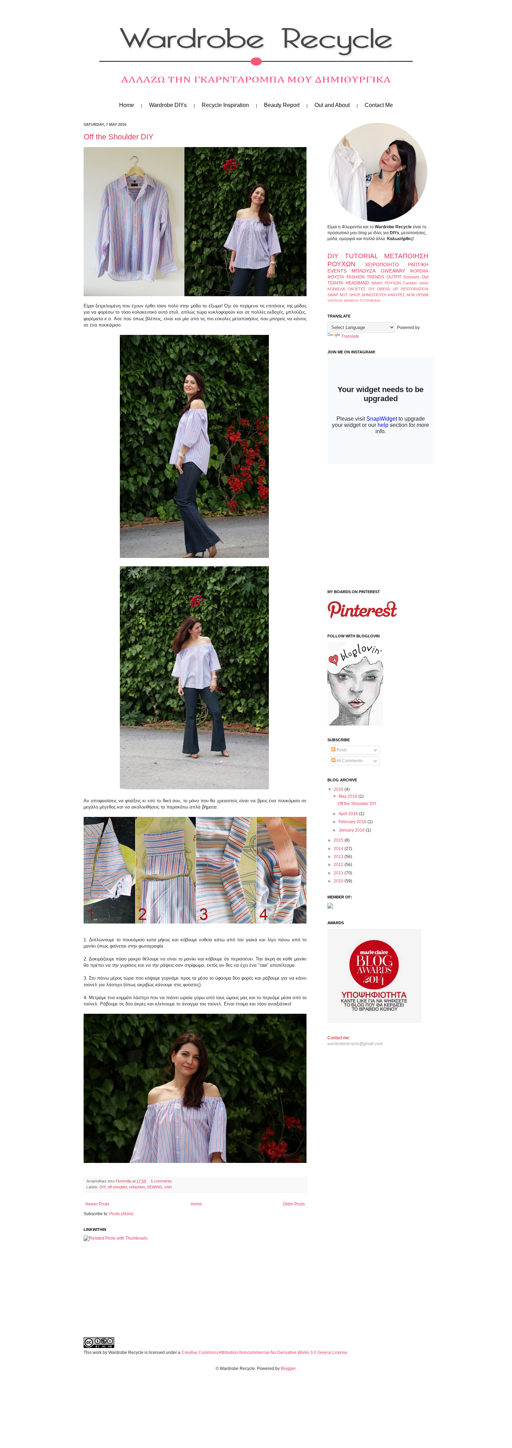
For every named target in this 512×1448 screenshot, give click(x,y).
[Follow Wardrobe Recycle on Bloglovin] (355, 724)
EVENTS (337, 271)
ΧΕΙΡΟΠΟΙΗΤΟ (382, 264)
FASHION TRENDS (366, 277)
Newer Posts (97, 1204)
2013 (339, 856)
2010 (339, 881)
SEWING (154, 1187)
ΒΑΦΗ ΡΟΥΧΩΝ (386, 283)
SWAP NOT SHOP (343, 295)
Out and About (332, 105)
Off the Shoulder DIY (119, 136)
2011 (339, 873)
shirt (168, 1187)
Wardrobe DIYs (168, 105)
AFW (410, 295)
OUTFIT (394, 277)
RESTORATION (414, 289)
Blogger (288, 1368)
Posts (341, 750)
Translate (350, 336)
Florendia (124, 1181)
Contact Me (379, 105)
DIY (103, 1187)
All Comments (349, 760)
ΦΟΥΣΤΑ (335, 277)
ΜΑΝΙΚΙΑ (351, 300)
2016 (339, 789)
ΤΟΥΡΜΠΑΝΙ (369, 300)
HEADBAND (357, 283)
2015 (339, 840)
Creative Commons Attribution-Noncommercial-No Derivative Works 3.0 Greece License (264, 1352)
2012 (339, 864)
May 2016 (348, 796)
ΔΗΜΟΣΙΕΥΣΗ (374, 295)
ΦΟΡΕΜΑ (419, 271)
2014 (339, 848)
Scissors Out (415, 277)
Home (126, 105)
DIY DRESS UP (383, 289)
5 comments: (162, 1181)
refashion (137, 1187)
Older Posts (294, 1204)
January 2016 (352, 830)
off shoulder (117, 1187)
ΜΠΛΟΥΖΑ (363, 271)
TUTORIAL (361, 256)
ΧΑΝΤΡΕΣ (396, 295)
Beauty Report (282, 105)
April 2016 (349, 813)
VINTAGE (335, 300)
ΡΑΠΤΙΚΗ (418, 264)
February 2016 (353, 821)
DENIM (422, 295)
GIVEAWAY (393, 271)
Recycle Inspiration (225, 105)
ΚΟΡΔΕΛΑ (336, 289)
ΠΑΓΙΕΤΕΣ (357, 289)
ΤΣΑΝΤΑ (335, 283)
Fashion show (415, 283)
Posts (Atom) (121, 1213)
